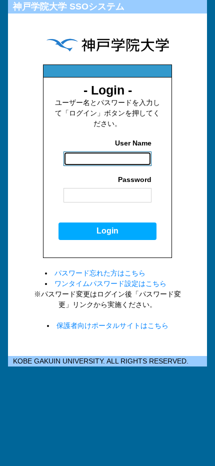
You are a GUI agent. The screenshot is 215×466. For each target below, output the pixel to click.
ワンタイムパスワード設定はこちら (110, 284)
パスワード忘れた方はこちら (100, 273)
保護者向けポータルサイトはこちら (112, 326)
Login (107, 230)
